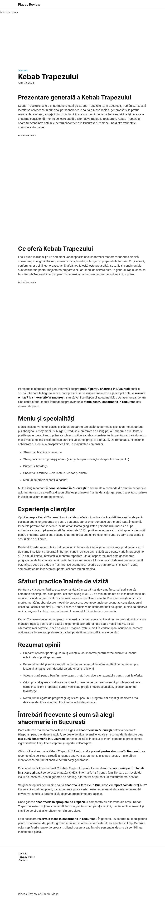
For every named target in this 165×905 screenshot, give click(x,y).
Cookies (23, 853)
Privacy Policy (27, 857)
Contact (23, 860)
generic (23, 70)
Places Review (29, 4)
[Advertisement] (82, 38)
